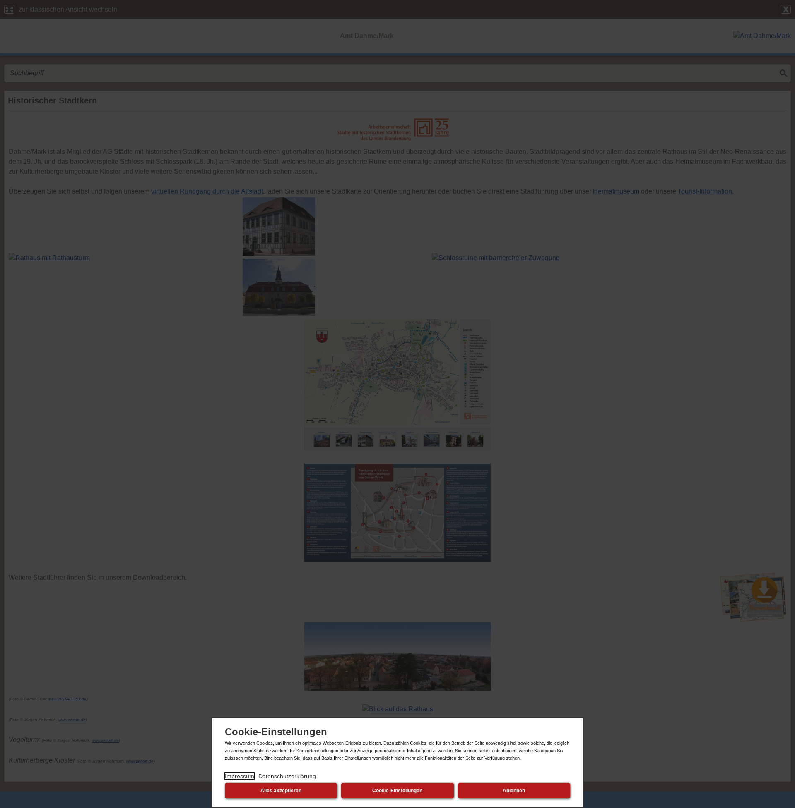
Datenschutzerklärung (287, 776)
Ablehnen (514, 791)
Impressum (239, 776)
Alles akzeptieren (280, 791)
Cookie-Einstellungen (397, 791)
